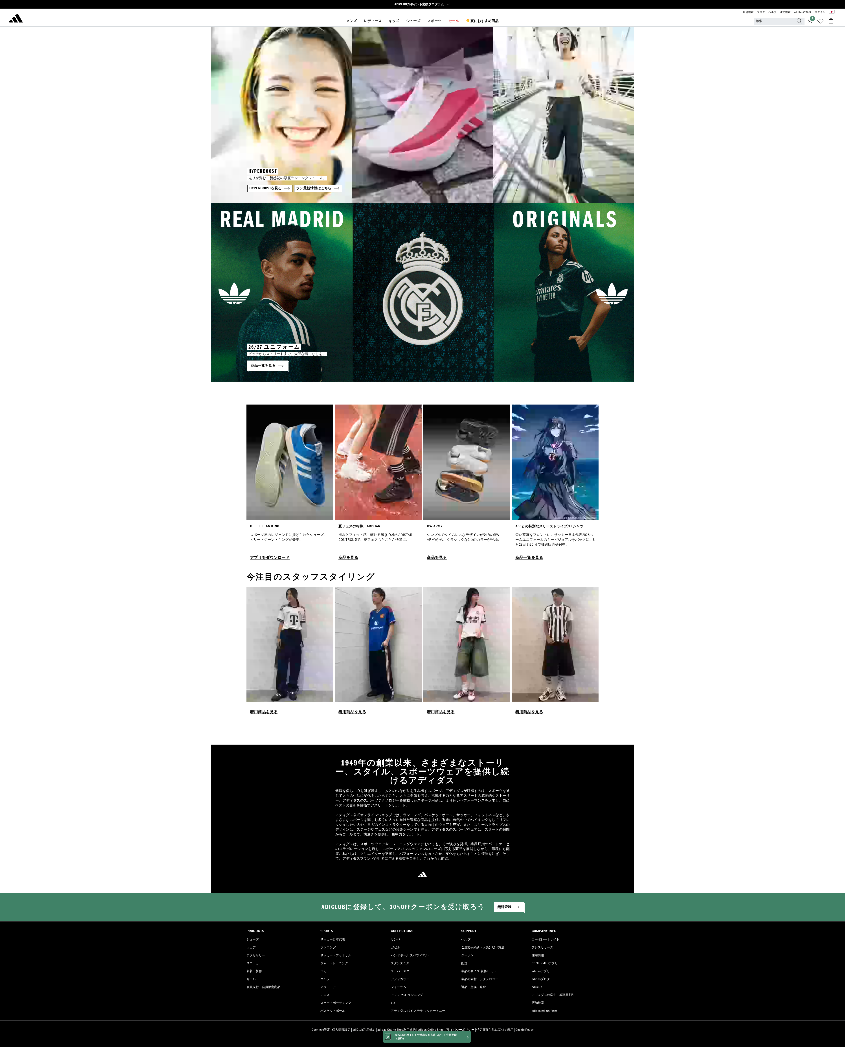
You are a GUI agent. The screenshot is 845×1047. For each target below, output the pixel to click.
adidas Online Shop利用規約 (396, 1029)
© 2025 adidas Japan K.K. (422, 1041)
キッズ (394, 21)
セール (453, 21)
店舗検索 (748, 12)
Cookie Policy (524, 1029)
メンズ (351, 21)
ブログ (761, 12)
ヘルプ (772, 12)
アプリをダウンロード (270, 558)
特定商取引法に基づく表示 (494, 1029)
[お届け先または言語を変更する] (831, 12)
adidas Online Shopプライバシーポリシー (446, 1029)
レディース (373, 21)
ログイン (820, 12)
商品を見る (348, 558)
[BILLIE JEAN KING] (289, 484)
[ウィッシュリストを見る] (820, 21)
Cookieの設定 (321, 1029)
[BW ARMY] (466, 484)
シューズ (413, 21)
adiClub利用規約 (364, 1029)
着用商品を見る (264, 712)
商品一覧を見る (529, 558)
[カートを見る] (831, 21)
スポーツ (434, 21)
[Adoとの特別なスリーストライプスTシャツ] (555, 484)
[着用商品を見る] (289, 652)
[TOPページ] (16, 19)
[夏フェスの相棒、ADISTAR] (378, 484)
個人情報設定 (341, 1029)
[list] (422, 484)
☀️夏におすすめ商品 (482, 21)
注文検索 (785, 12)
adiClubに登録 (802, 12)
